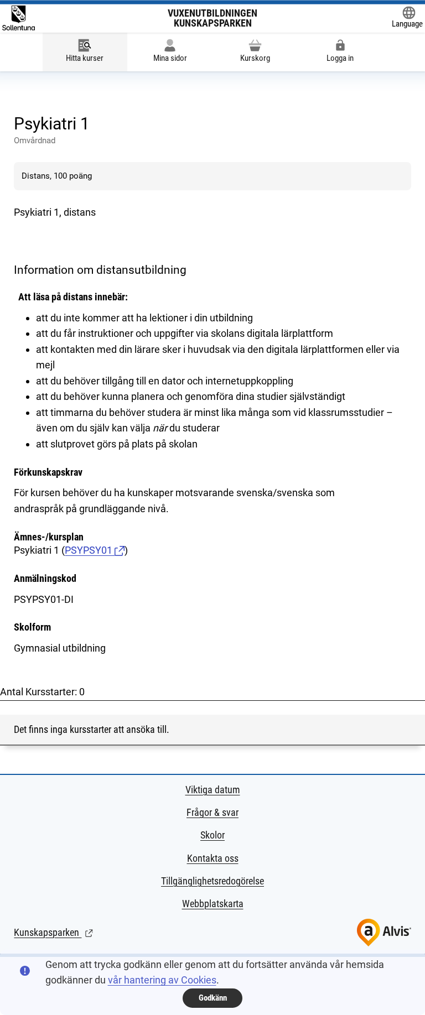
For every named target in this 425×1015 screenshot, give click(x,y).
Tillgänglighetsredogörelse (212, 881)
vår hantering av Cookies (162, 980)
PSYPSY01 (90, 550)
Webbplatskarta (212, 903)
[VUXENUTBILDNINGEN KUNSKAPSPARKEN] (18, 18)
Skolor (212, 835)
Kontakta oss (213, 858)
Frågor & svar (212, 812)
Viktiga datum (212, 789)
